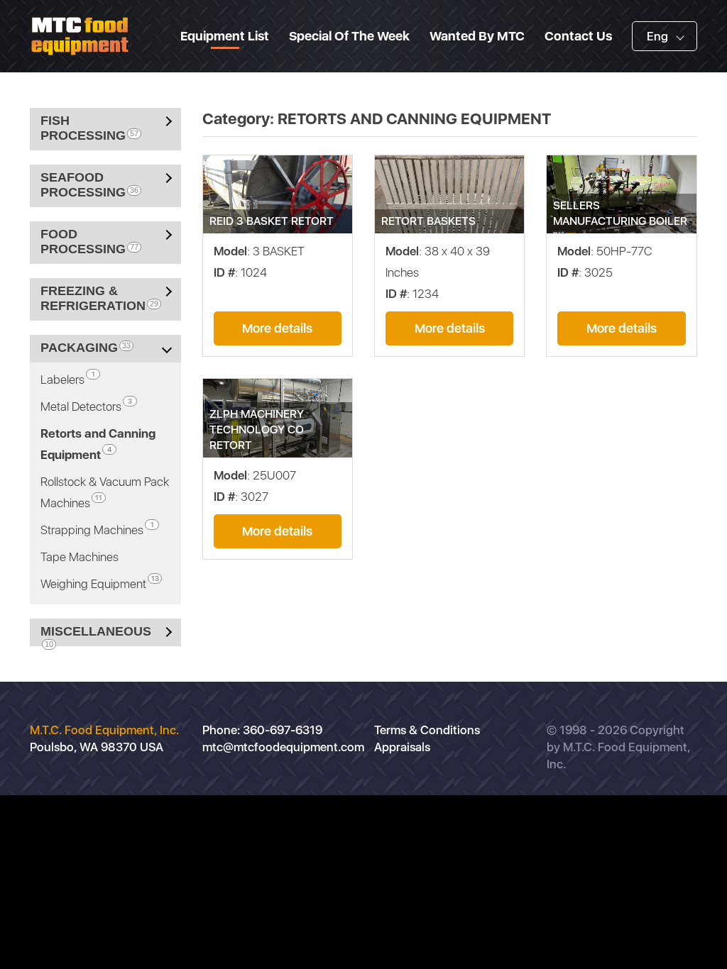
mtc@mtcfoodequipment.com (283, 747)
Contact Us (578, 35)
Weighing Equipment (99, 582)
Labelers (67, 378)
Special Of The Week (349, 35)
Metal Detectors (86, 405)
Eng (657, 36)
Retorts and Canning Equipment (97, 444)
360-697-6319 (282, 730)
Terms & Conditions (427, 730)
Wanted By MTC (477, 35)
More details (277, 328)
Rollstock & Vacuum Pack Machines (104, 492)
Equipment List (224, 35)
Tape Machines (79, 557)
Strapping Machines (97, 528)
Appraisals (402, 747)
